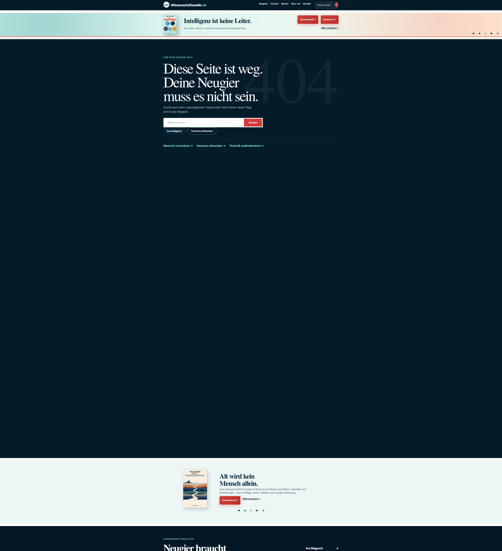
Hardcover (329, 19)
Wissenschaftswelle (188, 5)
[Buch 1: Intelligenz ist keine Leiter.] (479, 33)
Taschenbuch (308, 19)
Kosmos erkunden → (211, 145)
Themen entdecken (202, 131)
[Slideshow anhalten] (498, 33)
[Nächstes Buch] (491, 33)
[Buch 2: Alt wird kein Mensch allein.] (485, 33)
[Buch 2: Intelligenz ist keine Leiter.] (251, 510)
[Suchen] (336, 4)
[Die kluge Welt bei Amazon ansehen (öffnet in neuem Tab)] (171, 24)
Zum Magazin (174, 131)
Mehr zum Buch (330, 28)
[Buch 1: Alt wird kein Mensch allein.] (245, 510)
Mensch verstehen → (178, 145)
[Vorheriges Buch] (473, 33)
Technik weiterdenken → (246, 145)
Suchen (253, 122)
